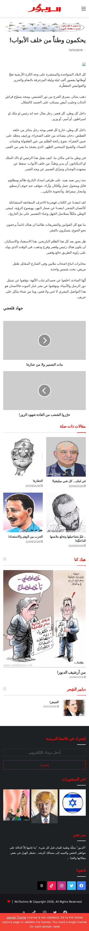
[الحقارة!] (23, 456)
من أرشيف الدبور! (71, 672)
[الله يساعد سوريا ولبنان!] (72, 802)
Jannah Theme (16, 917)
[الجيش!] (74, 708)
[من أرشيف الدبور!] (44, 618)
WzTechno (21, 901)
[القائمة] (83, 10)
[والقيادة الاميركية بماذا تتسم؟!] (44, 806)
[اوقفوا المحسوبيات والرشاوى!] (16, 804)
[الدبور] (44, 8)
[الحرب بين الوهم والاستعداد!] (23, 512)
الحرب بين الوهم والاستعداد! (25, 536)
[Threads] (41, 885)
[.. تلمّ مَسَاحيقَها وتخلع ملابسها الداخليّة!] (66, 512)
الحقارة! (38, 480)
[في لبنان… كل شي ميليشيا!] (66, 457)
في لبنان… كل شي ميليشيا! (69, 481)
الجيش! (54, 702)
